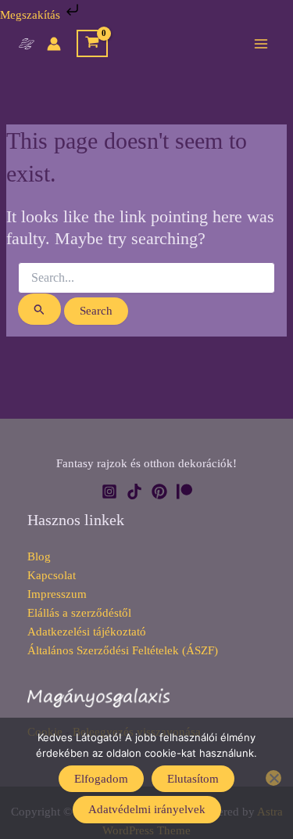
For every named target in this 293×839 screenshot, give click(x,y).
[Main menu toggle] (261, 43)
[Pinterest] (159, 491)
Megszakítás (31, 15)
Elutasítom (193, 778)
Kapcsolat (51, 575)
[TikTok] (134, 491)
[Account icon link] (54, 44)
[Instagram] (109, 491)
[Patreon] (184, 491)
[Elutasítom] (273, 778)
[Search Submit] (39, 309)
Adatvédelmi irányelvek (146, 809)
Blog (39, 556)
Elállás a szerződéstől (79, 613)
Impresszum (57, 594)
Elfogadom (101, 778)
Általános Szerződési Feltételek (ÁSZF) (122, 650)
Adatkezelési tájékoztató (86, 631)
